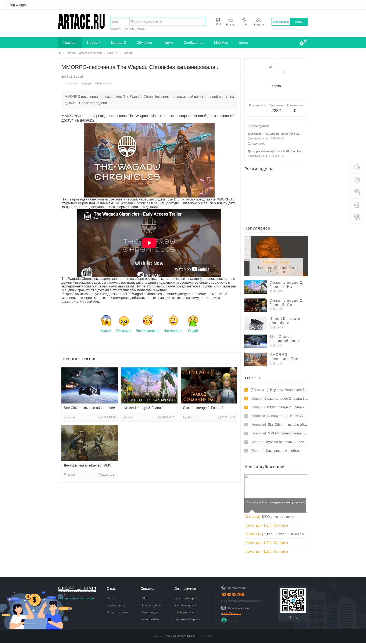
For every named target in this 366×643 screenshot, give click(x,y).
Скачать (128, 29)
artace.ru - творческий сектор (59, 53)
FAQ (144, 598)
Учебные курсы (185, 605)
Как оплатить (150, 619)
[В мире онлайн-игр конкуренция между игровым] (276, 511)
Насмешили (173, 331)
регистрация (281, 21)
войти (298, 21)
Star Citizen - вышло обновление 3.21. (274, 133)
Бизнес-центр (116, 605)
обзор (141, 29)
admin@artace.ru (231, 613)
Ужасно (106, 331)
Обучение (144, 42)
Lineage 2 (118, 42)
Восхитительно (147, 331)
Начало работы (151, 605)
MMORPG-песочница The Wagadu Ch (283, 359)
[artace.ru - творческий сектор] (81, 27)
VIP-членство (184, 612)
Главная (69, 42)
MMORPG (112, 53)
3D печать (269, 262)
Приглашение (103, 83)
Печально (124, 331)
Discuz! (171, 636)
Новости (115, 29)
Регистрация (149, 612)
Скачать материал (187, 619)
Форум (168, 42)
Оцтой (193, 331)
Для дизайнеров (186, 598)
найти (201, 21)
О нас (111, 598)
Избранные (71, 83)
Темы (115, 21)
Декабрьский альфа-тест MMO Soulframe (276, 151)
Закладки (86, 83)
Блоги (243, 42)
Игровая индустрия (90, 53)
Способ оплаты (117, 612)
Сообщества (194, 42)
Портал (70, 53)
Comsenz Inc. (205, 636)
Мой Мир (221, 42)
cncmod (284, 262)
